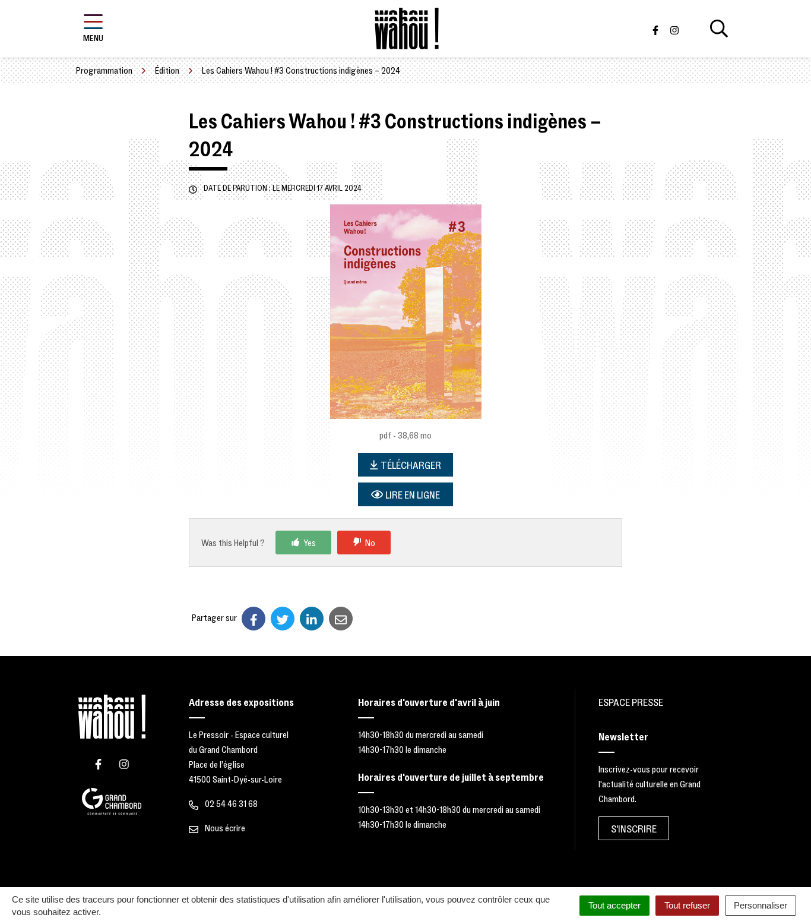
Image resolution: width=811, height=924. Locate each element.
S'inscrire (634, 829)
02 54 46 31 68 (230, 804)
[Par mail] (341, 618)
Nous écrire (224, 828)
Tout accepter (614, 905)
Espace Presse (630, 702)
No (370, 543)
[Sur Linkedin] (312, 618)
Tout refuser (687, 905)
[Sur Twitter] (282, 618)
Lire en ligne (412, 495)
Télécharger (411, 465)
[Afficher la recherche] (719, 28)
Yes (309, 543)
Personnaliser (760, 905)
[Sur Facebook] (253, 618)
